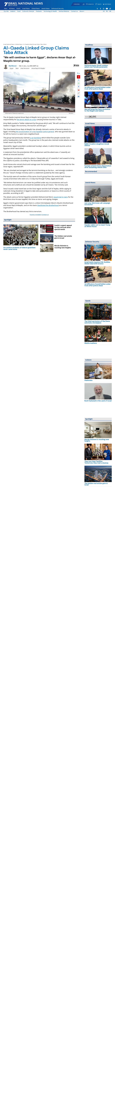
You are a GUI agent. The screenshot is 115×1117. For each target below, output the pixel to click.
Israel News (26, 8)
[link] (20, 238)
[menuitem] (5, 8)
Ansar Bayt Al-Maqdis (38, 68)
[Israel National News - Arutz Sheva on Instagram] (103, 8)
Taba (17, 68)
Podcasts (39, 11)
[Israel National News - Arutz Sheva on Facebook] (100, 8)
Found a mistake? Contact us (39, 215)
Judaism (12, 11)
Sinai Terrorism (25, 68)
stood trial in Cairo (61, 197)
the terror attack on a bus (26, 119)
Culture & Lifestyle (28, 11)
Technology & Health (50, 11)
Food (18, 11)
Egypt (11, 68)
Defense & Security (57, 8)
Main (5, 8)
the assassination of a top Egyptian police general (35, 131)
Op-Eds (6, 11)
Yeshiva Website (64, 11)
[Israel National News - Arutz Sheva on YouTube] (107, 8)
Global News (36, 8)
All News (12, 8)
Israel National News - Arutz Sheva (19, 5)
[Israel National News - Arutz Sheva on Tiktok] (110, 8)
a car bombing (35, 138)
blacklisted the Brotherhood (48, 205)
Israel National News (8, 44)
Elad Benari (12, 66)
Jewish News (46, 8)
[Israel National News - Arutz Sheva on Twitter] (97, 8)
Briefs (18, 8)
